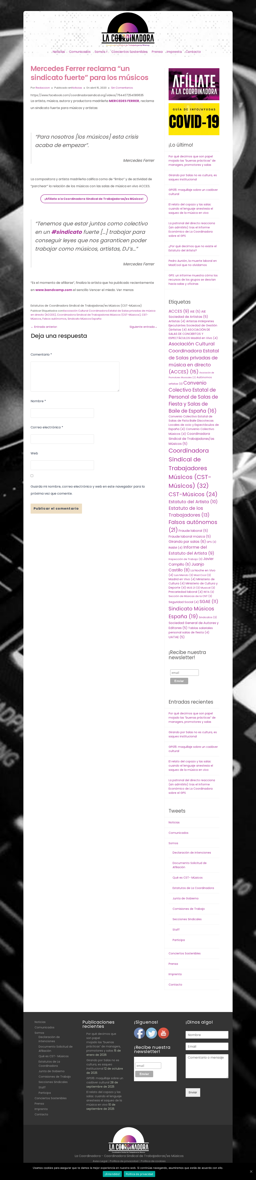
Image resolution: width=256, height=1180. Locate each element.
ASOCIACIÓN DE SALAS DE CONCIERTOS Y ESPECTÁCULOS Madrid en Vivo (193, 334)
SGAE (209, 601)
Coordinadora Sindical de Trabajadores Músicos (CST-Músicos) (99, 315)
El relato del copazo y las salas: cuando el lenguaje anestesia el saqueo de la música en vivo (191, 208)
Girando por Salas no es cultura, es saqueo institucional (193, 177)
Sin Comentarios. (122, 88)
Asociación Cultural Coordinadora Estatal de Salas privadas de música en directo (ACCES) (194, 357)
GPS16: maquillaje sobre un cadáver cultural (104, 1080)
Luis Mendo (183, 575)
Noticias (59, 51)
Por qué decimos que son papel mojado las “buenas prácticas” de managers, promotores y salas (192, 160)
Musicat (208, 587)
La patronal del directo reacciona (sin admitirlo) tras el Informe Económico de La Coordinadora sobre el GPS (192, 229)
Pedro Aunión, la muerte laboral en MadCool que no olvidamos (193, 263)
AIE (195, 311)
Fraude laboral (193, 530)
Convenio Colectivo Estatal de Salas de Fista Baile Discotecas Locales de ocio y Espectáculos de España (194, 422)
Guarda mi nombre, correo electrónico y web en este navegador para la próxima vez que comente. (88, 490)
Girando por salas (187, 541)
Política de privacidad (139, 1174)
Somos (101, 51)
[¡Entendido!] (251, 1171)
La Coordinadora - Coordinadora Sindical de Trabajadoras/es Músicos (129, 1156)
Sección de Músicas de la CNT (190, 596)
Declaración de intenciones (192, 853)
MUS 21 (193, 587)
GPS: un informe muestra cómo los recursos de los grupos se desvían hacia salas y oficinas (193, 279)
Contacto (193, 51)
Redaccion (43, 88)
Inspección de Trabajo (185, 559)
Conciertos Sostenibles (129, 51)
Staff (176, 930)
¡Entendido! (112, 1174)
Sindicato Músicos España (84, 319)
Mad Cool (202, 575)
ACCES (179, 311)
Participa (179, 940)
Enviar (193, 1092)
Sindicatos (208, 617)
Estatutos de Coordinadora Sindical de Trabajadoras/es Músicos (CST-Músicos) (86, 306)
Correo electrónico (47, 427)
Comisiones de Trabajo (189, 909)
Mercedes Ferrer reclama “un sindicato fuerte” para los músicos (90, 73)
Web (34, 453)
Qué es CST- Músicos (188, 878)
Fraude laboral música (190, 536)
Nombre (38, 401)
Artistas (177, 321)
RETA (209, 592)
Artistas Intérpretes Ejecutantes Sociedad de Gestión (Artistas (193, 325)
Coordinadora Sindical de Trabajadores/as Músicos (191, 438)
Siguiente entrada (143, 327)
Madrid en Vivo (182, 579)
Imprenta (174, 51)
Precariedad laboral (186, 592)
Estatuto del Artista (193, 502)
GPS (211, 542)
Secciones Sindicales (187, 919)
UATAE (177, 637)
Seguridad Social (184, 602)
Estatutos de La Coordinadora (193, 888)
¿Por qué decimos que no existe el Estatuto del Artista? (193, 248)
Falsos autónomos (54, 319)
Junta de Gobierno (186, 898)
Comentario (41, 354)
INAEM (176, 548)
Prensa (157, 51)
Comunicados (80, 51)
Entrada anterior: (44, 327)
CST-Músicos (193, 494)
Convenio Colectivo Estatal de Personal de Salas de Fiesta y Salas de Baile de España (193, 397)
